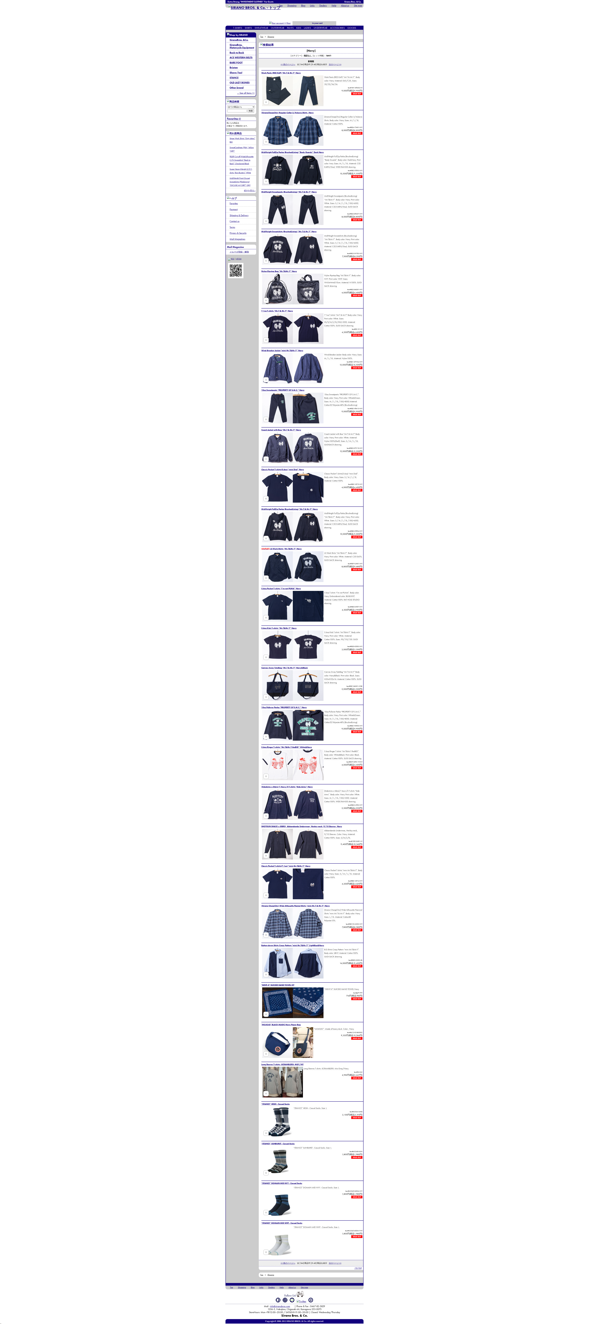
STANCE (234, 77)
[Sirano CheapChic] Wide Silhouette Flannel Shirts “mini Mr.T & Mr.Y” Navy (295, 905)
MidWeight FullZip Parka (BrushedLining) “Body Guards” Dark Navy (292, 152)
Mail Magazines (237, 239)
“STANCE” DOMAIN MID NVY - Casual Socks (281, 1183)
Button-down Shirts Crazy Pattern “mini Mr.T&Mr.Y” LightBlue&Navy (292, 945)
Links (312, 5)
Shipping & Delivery (239, 215)
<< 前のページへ (288, 64)
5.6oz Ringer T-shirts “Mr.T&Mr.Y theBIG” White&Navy (286, 747)
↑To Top (358, 1268)
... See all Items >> (246, 93)
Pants (290, 27)
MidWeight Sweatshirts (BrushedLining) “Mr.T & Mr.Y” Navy (289, 231)
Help (334, 5)
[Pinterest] (311, 1300)
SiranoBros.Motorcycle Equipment (242, 46)
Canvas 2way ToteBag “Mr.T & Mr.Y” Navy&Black (284, 667)
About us (345, 5)
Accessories (337, 27)
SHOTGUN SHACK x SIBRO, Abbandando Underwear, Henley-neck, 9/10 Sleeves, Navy (301, 826)
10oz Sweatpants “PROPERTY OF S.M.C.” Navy (282, 390)
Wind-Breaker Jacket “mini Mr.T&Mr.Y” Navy (282, 350)
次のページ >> (335, 64)
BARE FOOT (236, 62)
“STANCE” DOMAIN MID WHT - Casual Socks (281, 1223)
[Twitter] (301, 1301)
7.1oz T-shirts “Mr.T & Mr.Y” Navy (277, 311)
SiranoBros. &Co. (239, 39)
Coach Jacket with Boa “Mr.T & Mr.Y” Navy (281, 430)
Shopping (291, 5)
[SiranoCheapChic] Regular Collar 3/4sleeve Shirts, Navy (287, 112)
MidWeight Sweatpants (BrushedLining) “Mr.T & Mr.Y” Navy (289, 192)
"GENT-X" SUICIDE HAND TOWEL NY (277, 985)
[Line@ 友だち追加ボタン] (292, 1300)
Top (281, 5)
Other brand (237, 87)
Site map (358, 5)
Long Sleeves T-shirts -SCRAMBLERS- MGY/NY (282, 1064)
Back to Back (237, 52)
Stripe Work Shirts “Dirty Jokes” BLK (242, 140)
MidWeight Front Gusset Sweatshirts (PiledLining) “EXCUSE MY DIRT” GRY (240, 182)
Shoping (271, 36)
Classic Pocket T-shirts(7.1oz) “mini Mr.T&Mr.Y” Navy (285, 866)
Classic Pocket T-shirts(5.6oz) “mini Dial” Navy (282, 469)
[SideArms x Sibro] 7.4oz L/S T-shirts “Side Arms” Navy (287, 786)
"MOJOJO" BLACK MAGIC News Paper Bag (281, 1024)
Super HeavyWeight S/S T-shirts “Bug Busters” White (241, 171)
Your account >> (285, 25)
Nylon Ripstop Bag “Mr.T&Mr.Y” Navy (279, 271)
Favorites (234, 203)
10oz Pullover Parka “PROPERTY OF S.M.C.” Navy (284, 707)
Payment (234, 209)
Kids (298, 27)
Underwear (320, 27)
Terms (232, 227)
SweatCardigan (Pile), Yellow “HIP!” (242, 149)
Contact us (234, 221)
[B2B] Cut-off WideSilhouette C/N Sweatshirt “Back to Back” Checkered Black (242, 160)
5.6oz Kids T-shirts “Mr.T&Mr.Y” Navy (279, 628)
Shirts (248, 27)
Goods (351, 27)
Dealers (323, 5)
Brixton (234, 67)
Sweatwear (261, 27)
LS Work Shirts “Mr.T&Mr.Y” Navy (281, 548)
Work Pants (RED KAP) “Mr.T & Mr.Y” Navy (281, 73)
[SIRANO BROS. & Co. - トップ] (254, 7)
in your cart (317, 23)
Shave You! (236, 72)
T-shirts (237, 27)
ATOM (238, 259)
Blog (303, 5)
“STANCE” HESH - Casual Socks (275, 1104)
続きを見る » (249, 190)
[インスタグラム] (285, 1300)
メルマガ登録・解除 (239, 251)
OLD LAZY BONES (240, 82)
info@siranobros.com (280, 1306)
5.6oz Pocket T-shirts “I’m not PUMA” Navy (281, 588)
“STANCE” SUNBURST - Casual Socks (278, 1143)
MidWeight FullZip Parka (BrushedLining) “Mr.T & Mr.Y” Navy (289, 509)
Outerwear (277, 27)
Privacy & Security (238, 233)
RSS (232, 259)
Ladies (307, 27)
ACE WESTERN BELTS (241, 57)
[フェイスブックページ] (278, 1300)
